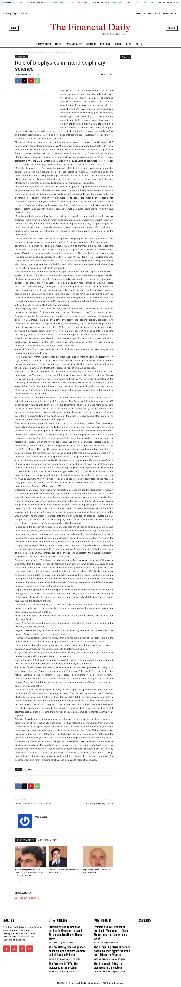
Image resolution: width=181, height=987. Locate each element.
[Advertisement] (36, 106)
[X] (24, 80)
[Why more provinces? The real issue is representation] (98, 856)
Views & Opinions (30, 52)
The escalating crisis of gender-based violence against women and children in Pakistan (29, 872)
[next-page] (21, 881)
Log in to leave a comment (27, 898)
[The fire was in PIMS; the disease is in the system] (64, 856)
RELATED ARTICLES (25, 840)
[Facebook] (18, 80)
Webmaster (22, 74)
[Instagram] (14, 948)
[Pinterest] (31, 80)
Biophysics (28, 769)
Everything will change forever (99, 803)
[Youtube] (29, 948)
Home (17, 52)
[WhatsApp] (37, 80)
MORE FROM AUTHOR (47, 840)
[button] (142, 44)
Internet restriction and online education (33, 803)
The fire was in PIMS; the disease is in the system (63, 965)
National (53, 943)
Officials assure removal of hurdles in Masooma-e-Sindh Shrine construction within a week (66, 932)
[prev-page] (17, 881)
